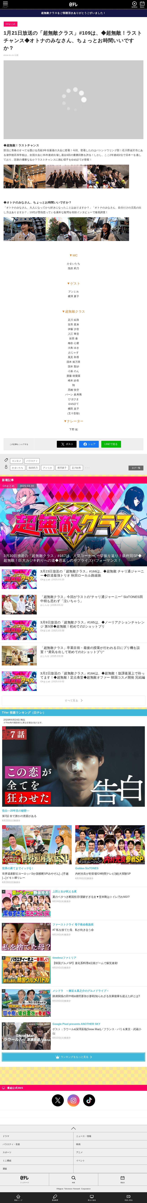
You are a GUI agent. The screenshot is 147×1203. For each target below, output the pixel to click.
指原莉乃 (33, 467)
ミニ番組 (7, 1160)
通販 (5, 1168)
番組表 (122, 1182)
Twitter (58, 1100)
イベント (80, 1160)
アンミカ (47, 467)
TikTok (89, 1100)
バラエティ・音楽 (11, 1144)
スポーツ (7, 1152)
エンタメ (16, 461)
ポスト (69, 444)
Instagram (73, 1100)
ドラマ (6, 1136)
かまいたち (17, 467)
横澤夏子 (62, 467)
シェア (92, 444)
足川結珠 (76, 467)
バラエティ (32, 461)
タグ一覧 (136, 468)
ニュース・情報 (83, 1136)
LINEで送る (111, 444)
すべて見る (72, 700)
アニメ (79, 1152)
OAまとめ (11, 24)
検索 (73, 1182)
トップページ (24, 1182)
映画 (78, 1144)
